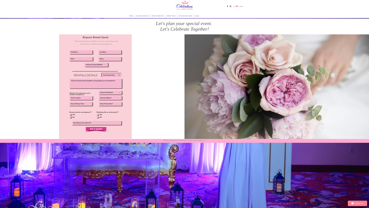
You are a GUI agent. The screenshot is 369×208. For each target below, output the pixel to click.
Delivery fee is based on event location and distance (80, 93)
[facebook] (227, 6)
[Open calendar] (119, 75)
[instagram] (230, 6)
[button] (234, 6)
